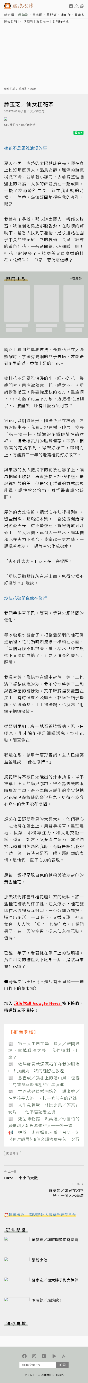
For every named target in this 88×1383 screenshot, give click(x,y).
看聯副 (23, 14)
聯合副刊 (10, 21)
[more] (76, 278)
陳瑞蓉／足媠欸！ (47, 1300)
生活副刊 (26, 21)
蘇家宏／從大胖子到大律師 (55, 1279)
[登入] (76, 6)
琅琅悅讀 (10, 88)
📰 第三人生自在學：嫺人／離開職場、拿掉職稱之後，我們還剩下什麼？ (44, 1050)
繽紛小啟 (39, 1259)
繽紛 (33, 88)
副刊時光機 (61, 21)
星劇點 (80, 14)
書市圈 (37, 14)
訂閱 (62, 1365)
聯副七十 (43, 21)
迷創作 (66, 14)
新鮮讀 (9, 14)
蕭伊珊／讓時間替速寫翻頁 (55, 1239)
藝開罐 (51, 14)
